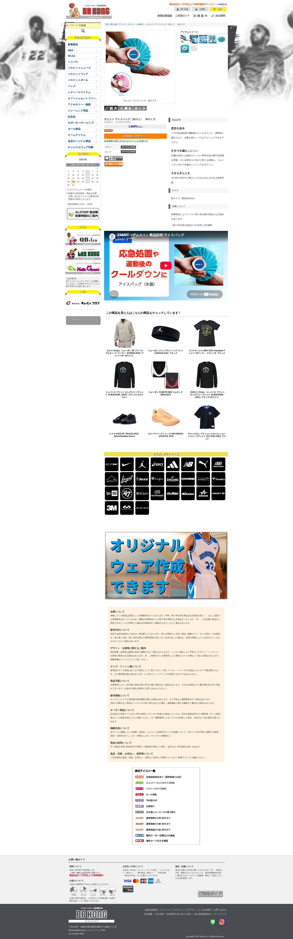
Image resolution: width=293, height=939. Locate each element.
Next (98, 159)
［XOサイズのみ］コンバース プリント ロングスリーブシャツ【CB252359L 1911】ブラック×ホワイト (207, 394)
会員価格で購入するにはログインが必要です (126, 141)
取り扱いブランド (118, 24)
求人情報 (159, 914)
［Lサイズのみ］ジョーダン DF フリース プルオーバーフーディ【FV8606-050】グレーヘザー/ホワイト (124, 353)
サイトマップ (220, 914)
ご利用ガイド (182, 757)
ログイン (178, 910)
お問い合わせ (220, 910)
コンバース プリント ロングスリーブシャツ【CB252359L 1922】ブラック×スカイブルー (124, 394)
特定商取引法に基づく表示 (179, 914)
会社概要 (148, 914)
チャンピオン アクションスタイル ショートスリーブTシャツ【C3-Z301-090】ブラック (207, 436)
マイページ (165, 910)
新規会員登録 (151, 910)
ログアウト (190, 910)
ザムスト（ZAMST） (136, 24)
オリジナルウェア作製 (80, 147)
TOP (107, 24)
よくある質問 (205, 910)
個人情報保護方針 (202, 914)
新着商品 (73, 44)
